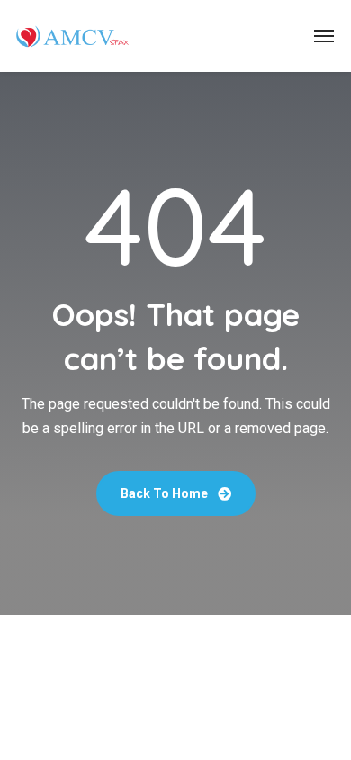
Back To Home (166, 493)
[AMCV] (72, 36)
